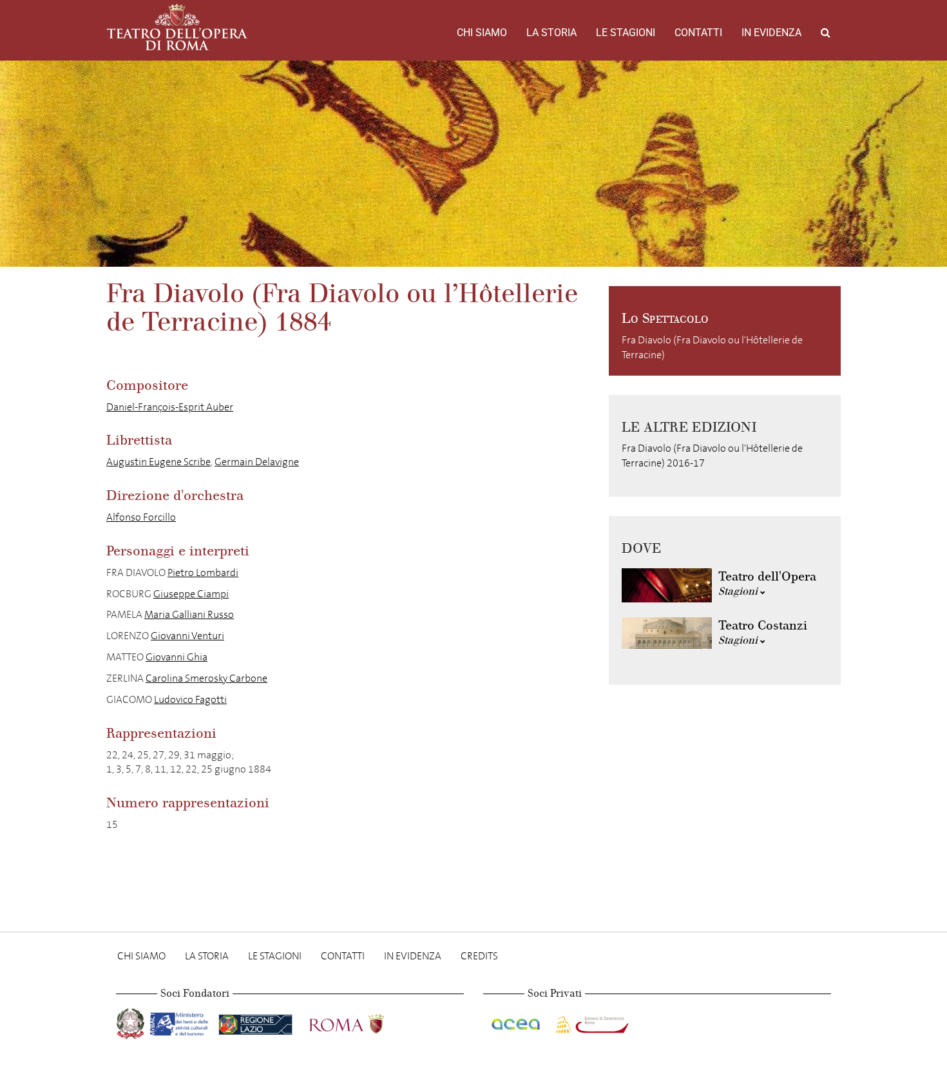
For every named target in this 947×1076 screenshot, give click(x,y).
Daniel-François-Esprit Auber (169, 407)
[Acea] (516, 1021)
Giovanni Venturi (187, 635)
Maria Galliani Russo (189, 614)
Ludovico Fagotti (190, 699)
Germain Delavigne (257, 461)
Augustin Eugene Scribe (158, 461)
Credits (479, 956)
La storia (551, 32)
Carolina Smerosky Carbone (206, 678)
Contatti (698, 32)
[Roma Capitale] (363, 1021)
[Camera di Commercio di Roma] (590, 1021)
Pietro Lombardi (202, 572)
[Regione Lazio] (256, 1021)
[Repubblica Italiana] (132, 1021)
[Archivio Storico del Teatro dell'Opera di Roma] (177, 27)
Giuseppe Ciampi (191, 593)
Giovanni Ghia (176, 657)
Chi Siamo (482, 32)
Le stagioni (625, 32)
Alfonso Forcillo (141, 517)
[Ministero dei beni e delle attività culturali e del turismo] (182, 1021)
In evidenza (771, 32)
